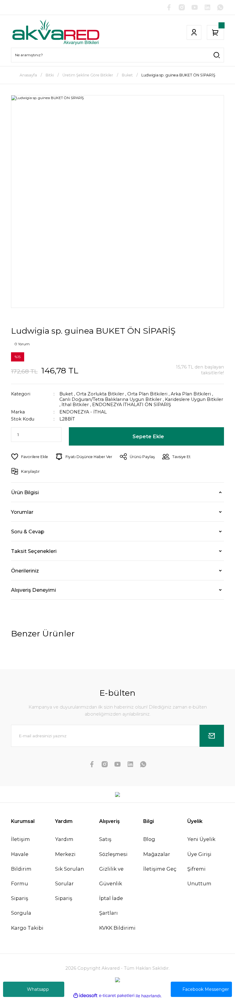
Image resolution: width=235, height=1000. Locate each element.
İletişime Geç (160, 869)
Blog (149, 839)
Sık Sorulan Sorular (69, 876)
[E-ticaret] (117, 995)
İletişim (20, 839)
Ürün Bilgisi (25, 492)
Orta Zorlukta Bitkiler (100, 394)
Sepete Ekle (148, 436)
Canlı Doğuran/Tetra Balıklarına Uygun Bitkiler (110, 399)
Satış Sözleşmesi (113, 846)
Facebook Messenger (205, 989)
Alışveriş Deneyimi (33, 590)
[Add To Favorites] (29, 456)
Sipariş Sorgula (21, 905)
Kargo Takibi (27, 928)
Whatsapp (38, 989)
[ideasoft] (85, 995)
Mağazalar (156, 854)
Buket (66, 394)
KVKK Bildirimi (117, 928)
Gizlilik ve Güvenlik (111, 876)
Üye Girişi (199, 854)
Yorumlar (22, 512)
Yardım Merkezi (65, 846)
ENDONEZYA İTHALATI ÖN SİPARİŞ (131, 404)
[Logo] (56, 32)
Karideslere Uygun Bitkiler (194, 399)
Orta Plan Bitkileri (147, 394)
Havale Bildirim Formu (21, 869)
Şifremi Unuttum (199, 876)
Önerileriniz (25, 571)
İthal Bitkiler (75, 404)
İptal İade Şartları (111, 905)
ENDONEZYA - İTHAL (83, 412)
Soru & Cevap (27, 531)
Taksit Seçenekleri (34, 551)
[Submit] (212, 736)
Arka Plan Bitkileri (191, 394)
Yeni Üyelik (201, 839)
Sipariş (63, 898)
